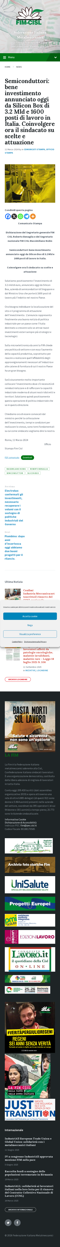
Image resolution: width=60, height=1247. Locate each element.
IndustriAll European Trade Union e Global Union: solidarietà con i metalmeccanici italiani (28, 1142)
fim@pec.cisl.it (28, 825)
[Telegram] (26, 216)
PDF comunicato (12, 457)
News (19, 67)
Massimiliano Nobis (16, 469)
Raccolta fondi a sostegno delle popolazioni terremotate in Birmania (29, 1173)
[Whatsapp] (20, 216)
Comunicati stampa (34, 149)
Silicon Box (33, 473)
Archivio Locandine (17, 679)
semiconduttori (15, 473)
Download (27, 457)
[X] (14, 216)
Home (7, 67)
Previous (10, 486)
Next (7, 532)
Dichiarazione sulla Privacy (35, 641)
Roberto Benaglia (39, 469)
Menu (11, 57)
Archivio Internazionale (20, 1209)
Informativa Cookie (15, 819)
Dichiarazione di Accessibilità (20, 822)
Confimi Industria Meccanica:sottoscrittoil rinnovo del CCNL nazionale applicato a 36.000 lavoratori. (39, 598)
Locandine (42, 670)
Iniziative (30, 670)
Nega (30, 625)
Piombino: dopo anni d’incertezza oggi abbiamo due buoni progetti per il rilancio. (15, 547)
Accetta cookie (30, 616)
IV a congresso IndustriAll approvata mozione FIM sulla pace (29, 1158)
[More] (33, 216)
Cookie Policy (17, 641)
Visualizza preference (30, 633)
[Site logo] (30, 27)
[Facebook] (8, 216)
